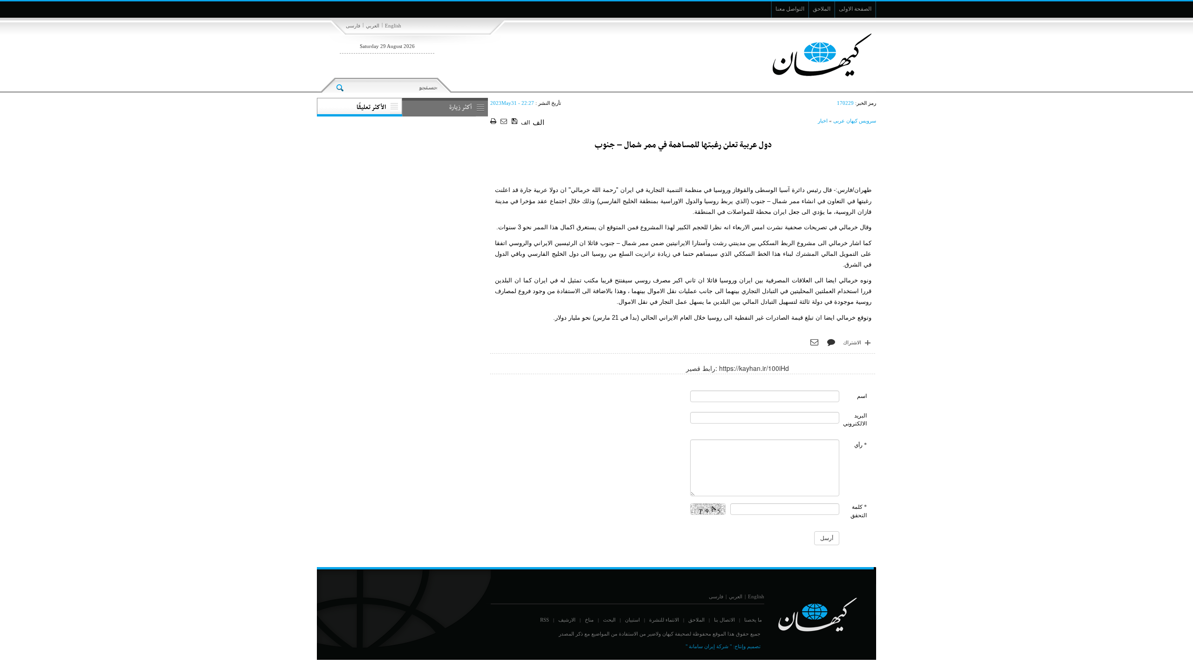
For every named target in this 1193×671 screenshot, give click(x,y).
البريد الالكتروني (855, 419)
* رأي (860, 445)
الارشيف (567, 620)
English (393, 25)
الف (525, 122)
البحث (609, 620)
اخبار (823, 120)
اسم (862, 396)
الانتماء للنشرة (664, 620)
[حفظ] (515, 121)
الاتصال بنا (724, 620)
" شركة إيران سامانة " (709, 646)
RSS (544, 620)
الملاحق (696, 620)
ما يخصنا (753, 620)
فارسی (353, 25)
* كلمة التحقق (858, 511)
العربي (372, 25)
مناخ (589, 620)
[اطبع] (494, 122)
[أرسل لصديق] (505, 122)
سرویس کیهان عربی (854, 120)
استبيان (632, 620)
